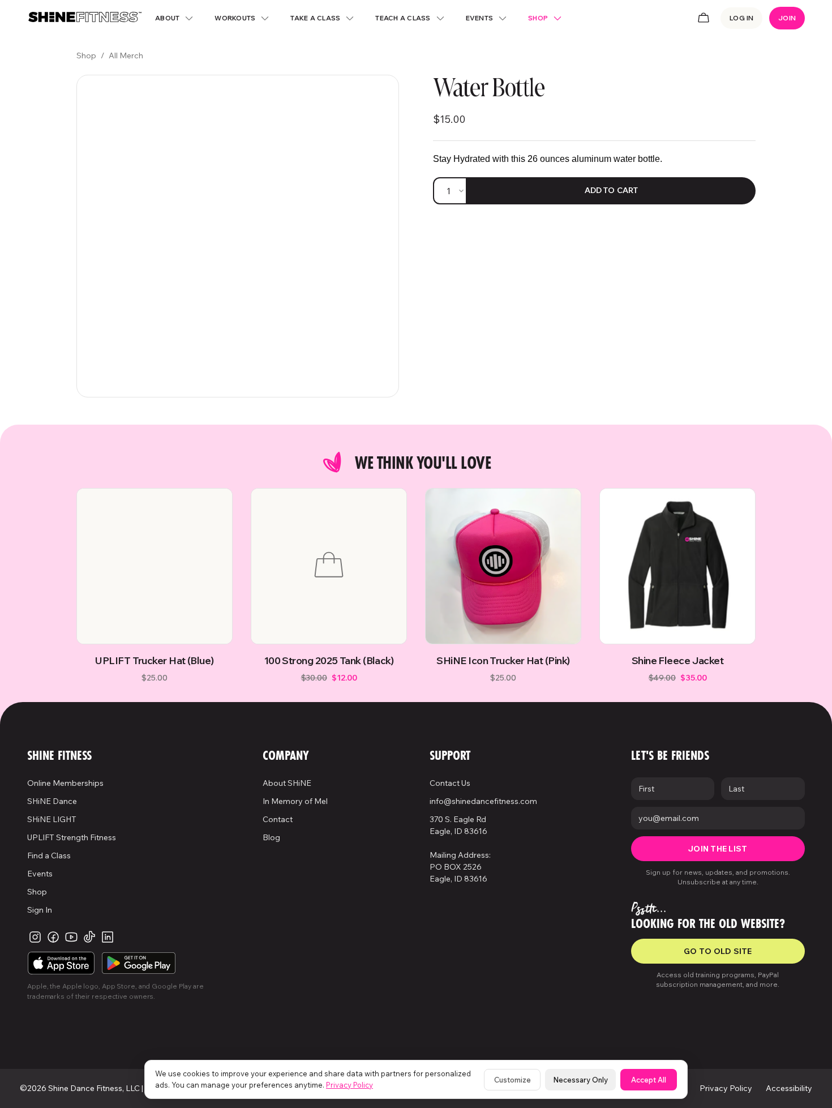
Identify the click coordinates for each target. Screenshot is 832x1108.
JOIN (787, 18)
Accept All (648, 1079)
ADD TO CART (611, 190)
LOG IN (741, 18)
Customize (512, 1079)
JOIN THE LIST (717, 849)
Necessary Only (580, 1079)
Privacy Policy (349, 1084)
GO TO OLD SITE (718, 951)
